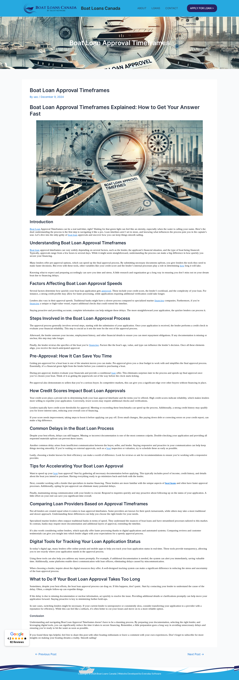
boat (108, 448)
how (182, 265)
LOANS (156, 8)
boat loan (72, 235)
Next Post (196, 654)
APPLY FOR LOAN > (202, 8)
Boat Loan (35, 229)
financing (159, 300)
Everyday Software (151, 673)
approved (106, 290)
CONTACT (171, 8)
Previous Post (45, 654)
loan (113, 373)
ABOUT (141, 8)
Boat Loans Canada (100, 8)
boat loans (170, 483)
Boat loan (35, 250)
